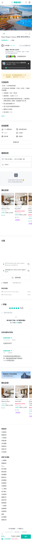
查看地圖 (18, 278)
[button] (16, 76)
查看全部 (16, 142)
